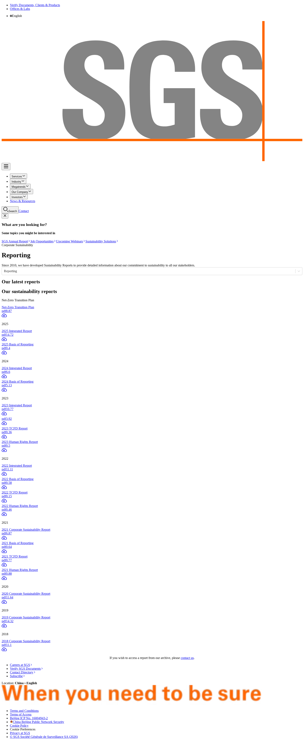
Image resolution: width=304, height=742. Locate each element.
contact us (187, 658)
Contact (24, 211)
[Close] (5, 215)
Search (12, 211)
